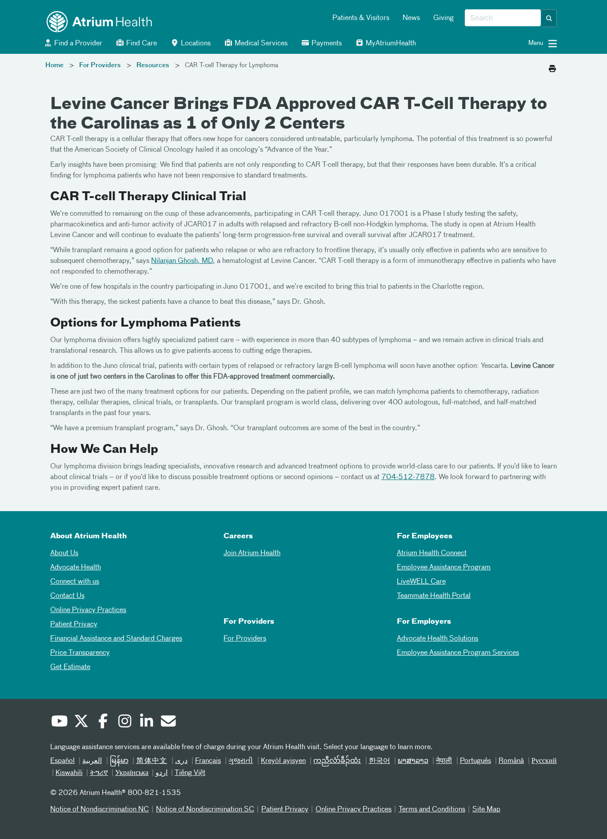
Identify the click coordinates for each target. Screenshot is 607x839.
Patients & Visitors (360, 18)
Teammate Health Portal (434, 596)
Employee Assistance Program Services (458, 653)
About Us (64, 553)
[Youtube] (59, 722)
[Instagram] (124, 722)
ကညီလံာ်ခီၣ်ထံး (337, 761)
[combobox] (503, 18)
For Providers (100, 65)
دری (181, 761)
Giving (443, 18)
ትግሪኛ (99, 773)
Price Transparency (80, 653)
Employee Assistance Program (444, 567)
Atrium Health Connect (432, 553)
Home (54, 65)
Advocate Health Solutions (437, 638)
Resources (152, 65)
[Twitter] (81, 722)
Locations (195, 43)
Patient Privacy (73, 624)
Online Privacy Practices (88, 610)
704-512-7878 (408, 477)
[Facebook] (103, 722)
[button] (549, 18)
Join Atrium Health (252, 553)
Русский (544, 761)
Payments (326, 43)
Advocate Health (75, 567)
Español (62, 761)
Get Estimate (70, 667)
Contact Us (67, 596)
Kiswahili (69, 773)
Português (475, 761)
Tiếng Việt (190, 773)
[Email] (168, 722)
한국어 (379, 761)
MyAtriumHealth (390, 43)
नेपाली (444, 761)
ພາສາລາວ (413, 761)
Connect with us (74, 581)
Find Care (140, 43)
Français (208, 761)
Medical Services (260, 43)
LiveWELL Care (421, 581)
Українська (131, 773)
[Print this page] (552, 66)
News (411, 18)
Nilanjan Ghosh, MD (182, 261)
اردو (162, 773)
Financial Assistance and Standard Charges (116, 638)
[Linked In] (146, 722)
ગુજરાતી (240, 761)
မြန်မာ (119, 761)
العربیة (92, 761)
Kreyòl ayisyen (283, 761)
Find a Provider (77, 43)
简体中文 (152, 761)
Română (511, 761)
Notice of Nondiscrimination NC (99, 809)
